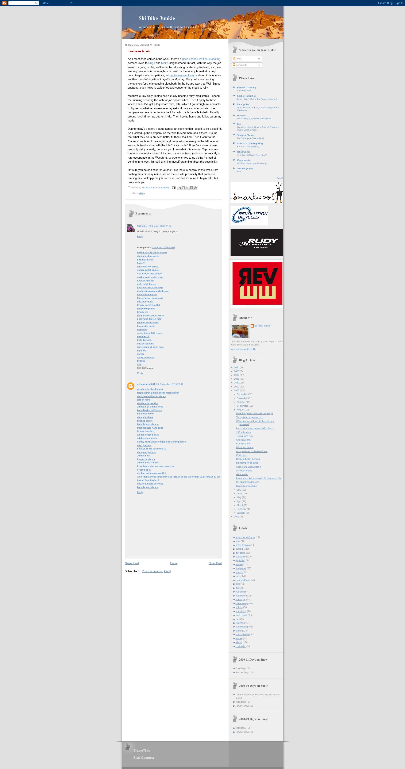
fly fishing (240, 560)
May (239, 497)
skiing (142, 193)
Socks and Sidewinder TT (249, 466)
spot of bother (243, 634)
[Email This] (179, 188)
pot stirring (241, 611)
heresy (239, 572)
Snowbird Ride (244, 90)
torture (239, 638)
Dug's (151, 63)
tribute (239, 642)
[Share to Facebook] (191, 188)
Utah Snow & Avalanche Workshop (254, 118)
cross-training (243, 545)
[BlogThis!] (183, 188)
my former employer (182, 75)
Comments (241, 65)
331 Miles (142, 226)
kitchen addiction (246, 96)
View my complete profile (243, 349)
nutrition (240, 591)
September (243, 406)
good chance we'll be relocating (201, 59)
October (241, 402)
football (239, 564)
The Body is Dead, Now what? (252, 155)
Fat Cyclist (243, 104)
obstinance (241, 595)
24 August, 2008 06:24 (159, 226)
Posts (238, 58)
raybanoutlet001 (146, 384)
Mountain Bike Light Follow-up (251, 163)
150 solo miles (243, 432)
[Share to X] (187, 188)
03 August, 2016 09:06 (163, 247)
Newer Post (132, 563)
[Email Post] (173, 187)
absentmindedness (245, 537)
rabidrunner (243, 152)
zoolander (241, 646)
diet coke (240, 553)
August (241, 409)
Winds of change (244, 447)
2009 (237, 386)
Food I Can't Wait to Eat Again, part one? (257, 99)
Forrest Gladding (246, 87)
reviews (240, 623)
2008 (237, 390)
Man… (240, 171)
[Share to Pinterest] (195, 188)
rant (238, 619)
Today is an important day (249, 417)
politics (239, 607)
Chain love (241, 455)
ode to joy (241, 599)
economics (241, 556)
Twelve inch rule (244, 436)
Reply (140, 236)
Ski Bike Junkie (157, 18)
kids (238, 584)
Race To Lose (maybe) (248, 146)
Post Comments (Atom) (156, 571)
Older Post (215, 563)
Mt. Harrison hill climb (247, 462)
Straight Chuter (245, 135)
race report (241, 615)
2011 (237, 379)
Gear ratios (242, 474)
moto (238, 588)
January (241, 512)
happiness (241, 568)
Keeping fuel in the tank (248, 459)
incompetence (243, 580)
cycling (239, 549)
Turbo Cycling (245, 168)
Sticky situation (244, 470)
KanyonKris (243, 160)
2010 (237, 382)
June (240, 493)
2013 (237, 371)
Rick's (165, 63)
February (242, 509)
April (239, 501)
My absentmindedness (247, 482)
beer (238, 541)
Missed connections (246, 486)
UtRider (241, 115)
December (242, 394)
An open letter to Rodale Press (251, 451)
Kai (239, 124)
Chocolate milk (243, 439)
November (242, 398)
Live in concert (243, 443)
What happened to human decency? (254, 413)
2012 (237, 375)
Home (173, 563)
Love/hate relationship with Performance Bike (259, 478)
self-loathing (242, 626)
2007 (237, 516)
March (240, 505)
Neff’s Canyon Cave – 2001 (250, 138)
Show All (280, 178)
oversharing (242, 603)
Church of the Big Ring (250, 143)
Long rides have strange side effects (255, 428)
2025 (237, 367)
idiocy (239, 576)
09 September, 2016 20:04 (169, 384)
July (239, 489)
